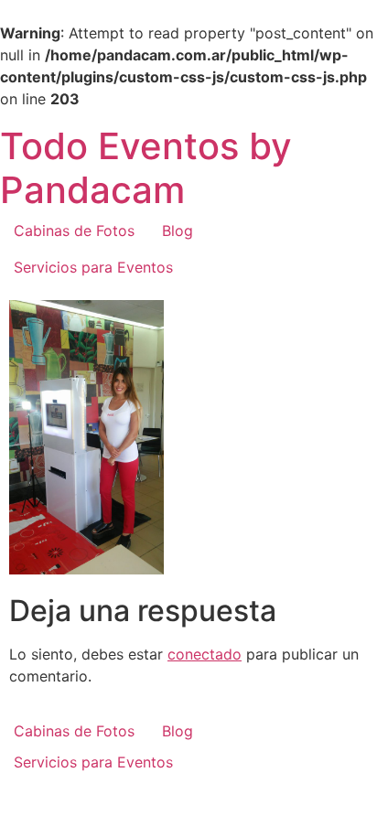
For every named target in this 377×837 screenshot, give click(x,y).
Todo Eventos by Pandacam (146, 167)
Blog (177, 230)
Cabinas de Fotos (74, 230)
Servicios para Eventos (93, 267)
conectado (204, 654)
